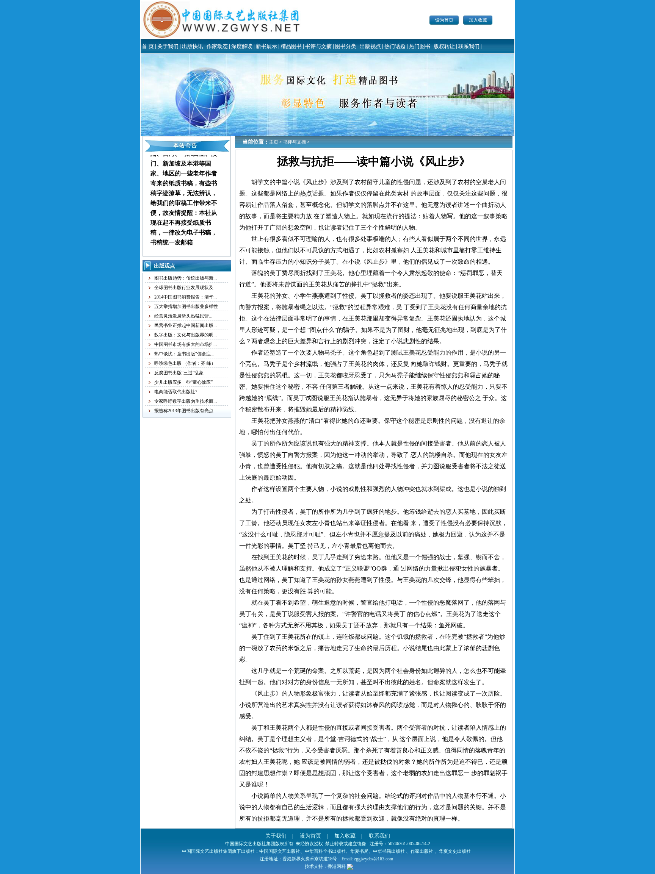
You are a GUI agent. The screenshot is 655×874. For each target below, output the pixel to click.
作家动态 (217, 46)
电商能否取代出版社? (175, 391)
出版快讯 (192, 46)
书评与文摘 (318, 46)
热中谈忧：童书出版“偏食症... (184, 353)
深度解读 (241, 46)
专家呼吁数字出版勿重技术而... (185, 401)
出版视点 (370, 46)
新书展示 (266, 46)
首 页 (148, 46)
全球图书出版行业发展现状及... (185, 287)
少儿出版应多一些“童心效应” (183, 382)
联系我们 (468, 46)
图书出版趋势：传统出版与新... (185, 278)
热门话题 (395, 46)
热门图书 (419, 46)
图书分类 (345, 46)
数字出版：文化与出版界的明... (185, 335)
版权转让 (444, 46)
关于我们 (168, 46)
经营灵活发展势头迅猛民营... (183, 316)
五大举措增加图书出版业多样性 (186, 306)
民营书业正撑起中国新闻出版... (185, 325)
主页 (273, 142)
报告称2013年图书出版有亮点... (185, 410)
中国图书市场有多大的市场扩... (185, 344)
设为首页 (444, 20)
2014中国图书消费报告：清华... (185, 297)
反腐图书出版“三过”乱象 (179, 372)
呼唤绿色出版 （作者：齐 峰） (185, 363)
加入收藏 (478, 20)
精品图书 (291, 46)
